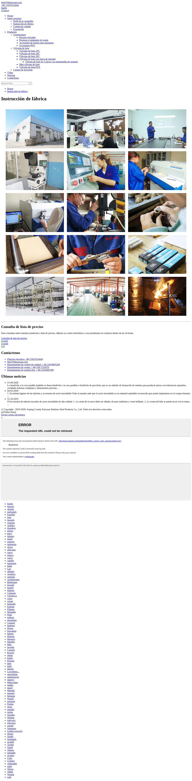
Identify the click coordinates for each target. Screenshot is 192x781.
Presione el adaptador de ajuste (33, 40)
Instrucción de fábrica (23, 24)
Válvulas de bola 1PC (29, 51)
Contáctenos (13, 78)
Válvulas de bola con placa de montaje (37, 59)
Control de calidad (22, 26)
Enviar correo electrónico (13, 415)
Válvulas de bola (21, 48)
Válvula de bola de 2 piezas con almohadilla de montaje (51, 61)
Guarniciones (19, 34)
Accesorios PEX (27, 45)
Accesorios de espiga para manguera (36, 43)
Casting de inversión (23, 70)
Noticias (11, 75)
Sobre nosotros (14, 18)
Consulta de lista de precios (14, 338)
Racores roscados (27, 37)
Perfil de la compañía (23, 21)
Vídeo (10, 72)
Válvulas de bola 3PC (29, 56)
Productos (12, 32)
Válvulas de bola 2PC (29, 53)
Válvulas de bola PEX (29, 67)
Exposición (18, 29)
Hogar (10, 15)
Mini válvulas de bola (29, 64)
